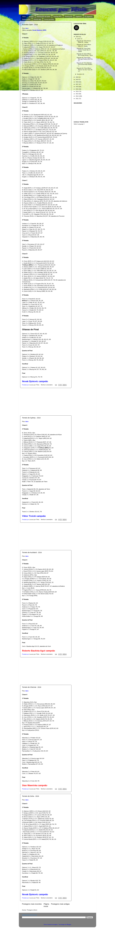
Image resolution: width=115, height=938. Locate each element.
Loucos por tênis (49, 19)
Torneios (31, 16)
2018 (77, 82)
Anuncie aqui (37, 19)
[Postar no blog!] (61, 385)
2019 (77, 79)
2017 (77, 84)
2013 (77, 93)
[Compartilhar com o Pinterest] (66, 385)
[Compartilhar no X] (62, 385)
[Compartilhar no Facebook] (64, 385)
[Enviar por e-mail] (59, 385)
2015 (77, 89)
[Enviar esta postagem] (55, 385)
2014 (77, 91)
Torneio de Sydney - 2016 (31, 418)
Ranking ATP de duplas (43, 16)
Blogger (69, 924)
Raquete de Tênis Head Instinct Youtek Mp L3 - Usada (84, 50)
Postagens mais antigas (60, 904)
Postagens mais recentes (32, 904)
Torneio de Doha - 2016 (30, 796)
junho (79, 38)
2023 (77, 36)
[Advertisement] (45, 401)
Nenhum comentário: (47, 385)
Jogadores (78, 16)
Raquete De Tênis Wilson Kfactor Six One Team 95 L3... (84, 70)
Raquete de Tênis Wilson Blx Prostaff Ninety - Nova (85, 54)
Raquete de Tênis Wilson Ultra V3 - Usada (84, 45)
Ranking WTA (57, 16)
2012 (77, 96)
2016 (77, 86)
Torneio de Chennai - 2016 (31, 687)
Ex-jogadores (89, 16)
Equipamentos (26, 19)
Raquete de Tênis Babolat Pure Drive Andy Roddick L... (84, 64)
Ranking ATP (68, 16)
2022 (77, 77)
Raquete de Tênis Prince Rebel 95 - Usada (84, 41)
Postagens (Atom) (32, 910)
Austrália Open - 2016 (30, 24)
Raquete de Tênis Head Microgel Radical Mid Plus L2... (85, 59)
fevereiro (79, 74)
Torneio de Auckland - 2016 (32, 552)
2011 (77, 98)
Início (24, 16)
